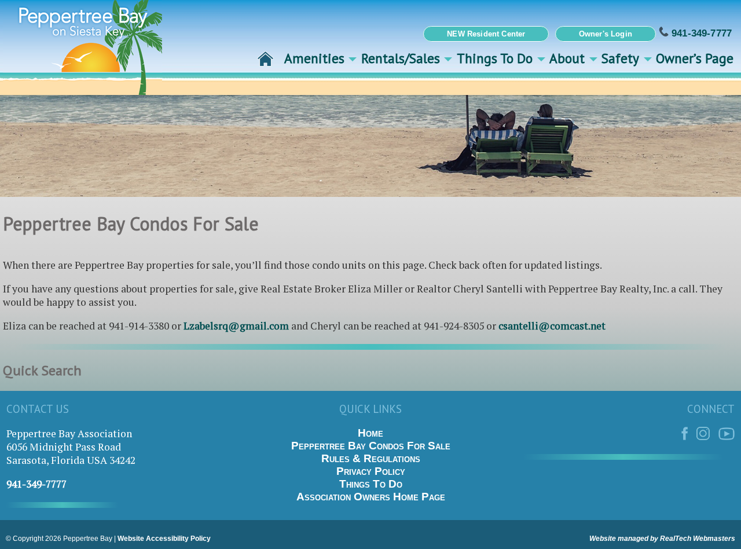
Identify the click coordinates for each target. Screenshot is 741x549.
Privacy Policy (370, 471)
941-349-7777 (700, 33)
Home (370, 433)
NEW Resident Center (486, 34)
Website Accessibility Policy (164, 539)
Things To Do (495, 58)
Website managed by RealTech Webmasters (662, 539)
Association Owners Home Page (370, 497)
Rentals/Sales (400, 58)
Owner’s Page (694, 58)
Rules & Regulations (370, 458)
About (567, 58)
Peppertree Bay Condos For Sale (370, 446)
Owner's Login (605, 34)
